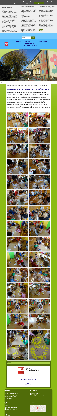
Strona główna (10, 85)
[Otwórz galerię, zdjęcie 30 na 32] (39, 337)
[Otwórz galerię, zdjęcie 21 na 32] (17, 275)
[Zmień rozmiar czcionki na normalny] (25, 34)
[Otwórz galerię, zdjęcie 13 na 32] (17, 213)
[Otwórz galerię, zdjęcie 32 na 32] (39, 352)
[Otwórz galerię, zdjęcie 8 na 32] (39, 166)
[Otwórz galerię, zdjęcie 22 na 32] (39, 275)
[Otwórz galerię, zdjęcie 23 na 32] (17, 290)
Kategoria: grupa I (19, 85)
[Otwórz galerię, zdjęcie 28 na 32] (39, 321)
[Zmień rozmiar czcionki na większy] (28, 34)
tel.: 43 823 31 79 (35, 393)
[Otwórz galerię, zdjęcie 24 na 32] (39, 290)
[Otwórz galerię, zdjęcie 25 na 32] (17, 306)
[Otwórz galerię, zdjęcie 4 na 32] (39, 135)
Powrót (9, 362)
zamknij (41, 30)
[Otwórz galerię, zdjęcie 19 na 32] (17, 259)
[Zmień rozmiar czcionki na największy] (32, 34)
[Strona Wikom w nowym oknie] (8, 415)
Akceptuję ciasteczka (39, 3)
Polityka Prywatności (11, 407)
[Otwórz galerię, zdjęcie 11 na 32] (17, 197)
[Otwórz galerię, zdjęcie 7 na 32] (17, 166)
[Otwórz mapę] (38, 408)
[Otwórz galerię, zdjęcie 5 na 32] (17, 151)
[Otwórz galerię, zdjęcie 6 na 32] (39, 151)
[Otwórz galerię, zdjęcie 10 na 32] (39, 182)
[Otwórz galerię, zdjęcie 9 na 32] (17, 182)
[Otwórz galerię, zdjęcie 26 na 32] (39, 306)
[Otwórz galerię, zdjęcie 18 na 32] (39, 244)
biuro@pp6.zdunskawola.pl (37, 395)
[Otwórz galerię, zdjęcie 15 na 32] (17, 228)
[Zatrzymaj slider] (28, 79)
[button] (2, 64)
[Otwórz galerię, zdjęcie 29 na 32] (17, 337)
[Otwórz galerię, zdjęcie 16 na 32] (39, 228)
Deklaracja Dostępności (12, 409)
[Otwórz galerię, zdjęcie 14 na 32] (39, 213)
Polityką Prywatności (33, 1)
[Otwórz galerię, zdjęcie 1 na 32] (17, 119)
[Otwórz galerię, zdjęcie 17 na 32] (17, 244)
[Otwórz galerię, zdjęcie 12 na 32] (39, 197)
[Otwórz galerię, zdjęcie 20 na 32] (39, 259)
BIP (7, 405)
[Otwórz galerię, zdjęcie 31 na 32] (17, 352)
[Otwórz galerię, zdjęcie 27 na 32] (17, 321)
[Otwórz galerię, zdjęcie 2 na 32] (39, 119)
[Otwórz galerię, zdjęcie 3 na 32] (17, 135)
